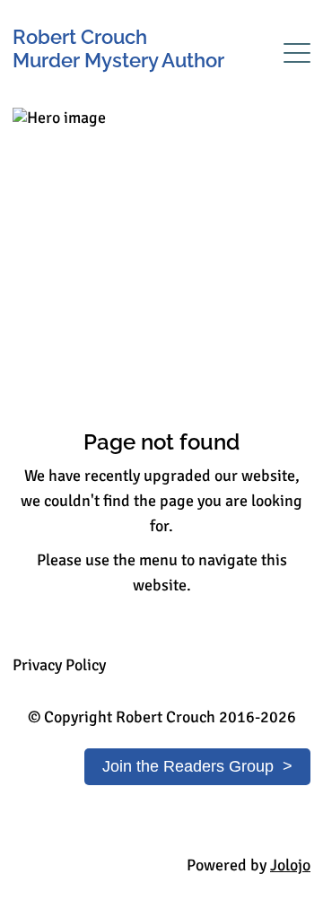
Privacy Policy (59, 665)
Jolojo (290, 865)
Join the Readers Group (188, 766)
